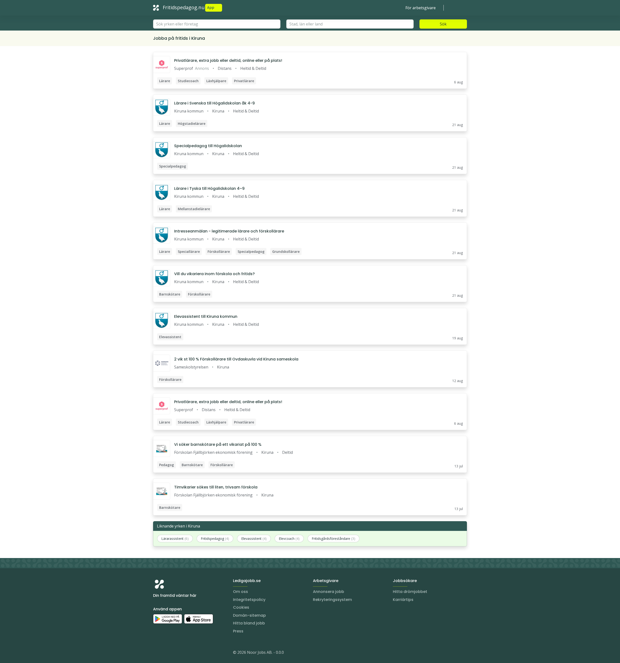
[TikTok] (186, 653)
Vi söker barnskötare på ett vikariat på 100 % (218, 444)
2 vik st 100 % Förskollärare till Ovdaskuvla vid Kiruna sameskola (236, 359)
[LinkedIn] (166, 653)
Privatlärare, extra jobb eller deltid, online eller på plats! (228, 60)
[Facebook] (176, 653)
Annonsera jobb (328, 591)
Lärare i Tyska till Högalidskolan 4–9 (209, 188)
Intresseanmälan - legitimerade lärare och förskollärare (229, 231)
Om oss (240, 591)
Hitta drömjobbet (410, 591)
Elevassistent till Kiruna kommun (205, 316)
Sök (443, 24)
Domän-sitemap (249, 615)
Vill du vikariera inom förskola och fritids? (214, 274)
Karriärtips (403, 599)
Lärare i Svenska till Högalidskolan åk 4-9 (214, 103)
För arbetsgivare (420, 7)
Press (238, 631)
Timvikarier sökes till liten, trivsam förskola (215, 487)
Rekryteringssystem (332, 599)
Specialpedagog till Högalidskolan (208, 146)
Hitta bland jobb (249, 623)
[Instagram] (157, 653)
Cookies (241, 607)
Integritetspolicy (249, 599)
